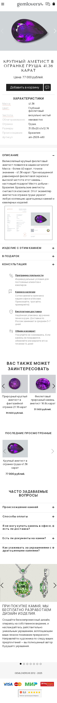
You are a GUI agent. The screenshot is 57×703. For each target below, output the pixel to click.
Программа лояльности (29, 275)
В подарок (28, 256)
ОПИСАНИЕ (28, 155)
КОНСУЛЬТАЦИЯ (28, 264)
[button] (55, 31)
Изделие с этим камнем (28, 248)
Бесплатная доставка (28, 311)
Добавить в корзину (24, 87)
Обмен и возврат (25, 331)
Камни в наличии (25, 291)
